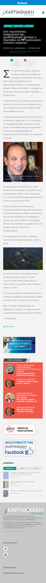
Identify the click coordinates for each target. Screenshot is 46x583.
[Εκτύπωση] (4, 326)
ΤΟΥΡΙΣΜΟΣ (29, 26)
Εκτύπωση (9, 326)
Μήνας (23, 468)
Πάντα (36, 468)
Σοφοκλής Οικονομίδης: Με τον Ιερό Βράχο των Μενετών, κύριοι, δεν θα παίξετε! (25, 473)
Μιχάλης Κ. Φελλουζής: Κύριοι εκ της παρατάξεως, (26, 491)
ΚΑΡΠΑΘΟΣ (8, 26)
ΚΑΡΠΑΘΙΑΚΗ (19, 48)
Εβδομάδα (9, 468)
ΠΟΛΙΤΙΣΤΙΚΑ (18, 26)
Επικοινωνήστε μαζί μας (13, 573)
